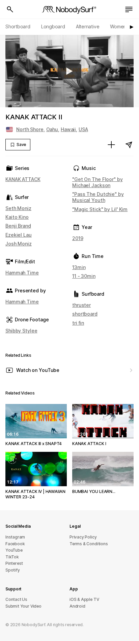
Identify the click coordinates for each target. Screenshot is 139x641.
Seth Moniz (18, 208)
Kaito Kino (17, 217)
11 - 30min (83, 276)
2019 (77, 238)
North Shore (30, 129)
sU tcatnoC (16, 599)
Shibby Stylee (21, 330)
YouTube (14, 550)
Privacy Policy (83, 537)
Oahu (52, 129)
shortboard (85, 314)
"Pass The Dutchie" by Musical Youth (98, 197)
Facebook (15, 543)
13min (78, 267)
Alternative (88, 26)
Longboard (53, 26)
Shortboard (17, 26)
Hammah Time (22, 272)
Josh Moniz (18, 243)
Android (77, 606)
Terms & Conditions (89, 543)
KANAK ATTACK (22, 179)
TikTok (12, 556)
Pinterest (14, 563)
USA (83, 129)
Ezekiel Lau (18, 235)
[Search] (10, 9)
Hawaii (68, 129)
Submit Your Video (23, 606)
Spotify (12, 570)
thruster (81, 305)
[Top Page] (69, 9)
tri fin (78, 323)
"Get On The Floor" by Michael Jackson (97, 182)
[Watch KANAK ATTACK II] (69, 71)
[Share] (129, 144)
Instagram (15, 537)
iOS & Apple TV (84, 599)
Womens (119, 26)
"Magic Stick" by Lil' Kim (100, 209)
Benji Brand (18, 226)
